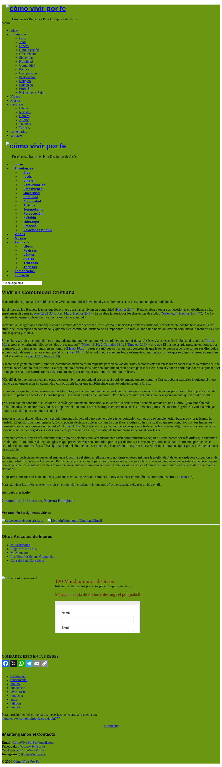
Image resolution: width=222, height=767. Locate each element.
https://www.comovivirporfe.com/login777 (31, 718)
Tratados (25, 124)
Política (24, 69)
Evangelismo (28, 73)
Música (15, 100)
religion (15, 703)
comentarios (18, 131)
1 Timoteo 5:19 (135, 344)
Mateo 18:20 (75, 348)
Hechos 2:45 (81, 313)
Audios (24, 120)
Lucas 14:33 (62, 313)
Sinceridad (26, 57)
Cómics (24, 116)
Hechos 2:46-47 (190, 313)
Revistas (25, 112)
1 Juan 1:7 (185, 477)
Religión (25, 81)
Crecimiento (27, 54)
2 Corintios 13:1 (112, 344)
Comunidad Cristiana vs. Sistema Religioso (38, 500)
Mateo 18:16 (90, 344)
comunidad (18, 676)
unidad (15, 707)
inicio (14, 30)
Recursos (16, 104)
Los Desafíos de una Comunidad (32, 556)
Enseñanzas (18, 34)
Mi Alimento (19, 552)
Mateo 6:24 (169, 313)
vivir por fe (18, 691)
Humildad (26, 61)
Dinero (24, 46)
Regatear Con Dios (23, 549)
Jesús (22, 42)
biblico (15, 684)
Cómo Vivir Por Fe (26, 761)
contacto (16, 135)
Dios (22, 38)
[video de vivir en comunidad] (74, 520)
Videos (15, 96)
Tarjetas (24, 127)
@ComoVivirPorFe (31, 746)
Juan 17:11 (34, 356)
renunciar (16, 695)
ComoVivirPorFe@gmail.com (33, 742)
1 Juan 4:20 (70, 426)
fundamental (18, 680)
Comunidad (27, 65)
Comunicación (29, 50)
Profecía (24, 89)
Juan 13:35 (75, 352)
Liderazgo (26, 85)
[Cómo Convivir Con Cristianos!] (22, 520)
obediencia (17, 688)
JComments (111, 726)
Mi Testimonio (20, 545)
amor (13, 699)
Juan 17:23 (51, 356)
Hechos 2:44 (124, 309)
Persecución (27, 77)
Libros (23, 108)
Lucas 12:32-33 (42, 313)
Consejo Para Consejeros (27, 560)
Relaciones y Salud (32, 92)
